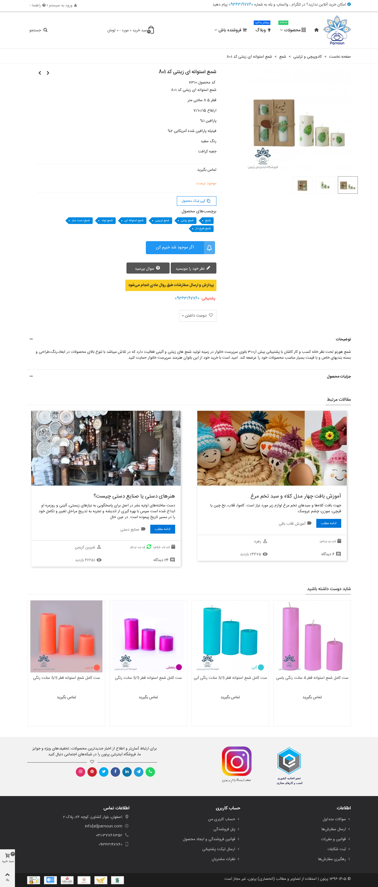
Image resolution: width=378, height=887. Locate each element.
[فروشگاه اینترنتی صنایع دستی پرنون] (337, 30)
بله (270, 4)
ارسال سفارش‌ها (334, 829)
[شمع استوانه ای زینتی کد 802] (40, 73)
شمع (208, 220)
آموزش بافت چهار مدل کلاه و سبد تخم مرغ (295, 496)
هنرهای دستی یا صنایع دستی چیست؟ (134, 496)
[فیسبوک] (115, 772)
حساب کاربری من (221, 819)
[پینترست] (92, 772)
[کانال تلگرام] (138, 772)
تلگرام (296, 4)
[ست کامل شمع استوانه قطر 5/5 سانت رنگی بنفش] (148, 636)
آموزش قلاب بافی (292, 524)
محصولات (290, 28)
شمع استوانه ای (134, 220)
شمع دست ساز (81, 220)
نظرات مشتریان (223, 859)
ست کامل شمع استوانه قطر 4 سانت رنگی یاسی (312, 678)
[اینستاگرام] (80, 772)
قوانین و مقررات (333, 839)
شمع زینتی (187, 220)
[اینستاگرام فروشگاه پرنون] (234, 765)
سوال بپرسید (145, 268)
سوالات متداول (334, 819)
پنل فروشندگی (224, 829)
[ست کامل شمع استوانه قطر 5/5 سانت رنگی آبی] (230, 636)
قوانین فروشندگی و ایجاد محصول (209, 839)
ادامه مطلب (328, 523)
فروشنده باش (229, 30)
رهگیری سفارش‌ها (332, 859)
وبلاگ (262, 28)
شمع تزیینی (162, 220)
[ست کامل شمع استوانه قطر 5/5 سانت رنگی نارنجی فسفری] (66, 636)
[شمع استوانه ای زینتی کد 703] (48, 73)
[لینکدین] (127, 772)
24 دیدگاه (161, 560)
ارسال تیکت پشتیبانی (218, 849)
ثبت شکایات (336, 849)
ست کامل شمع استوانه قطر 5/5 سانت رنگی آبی (230, 678)
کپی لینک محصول (196, 201)
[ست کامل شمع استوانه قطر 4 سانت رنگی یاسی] (312, 636)
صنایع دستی (129, 529)
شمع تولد (107, 220)
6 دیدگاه (328, 554)
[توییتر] (103, 772)
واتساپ (282, 4)
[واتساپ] (150, 772)
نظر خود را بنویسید (190, 268)
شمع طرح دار (203, 228)
